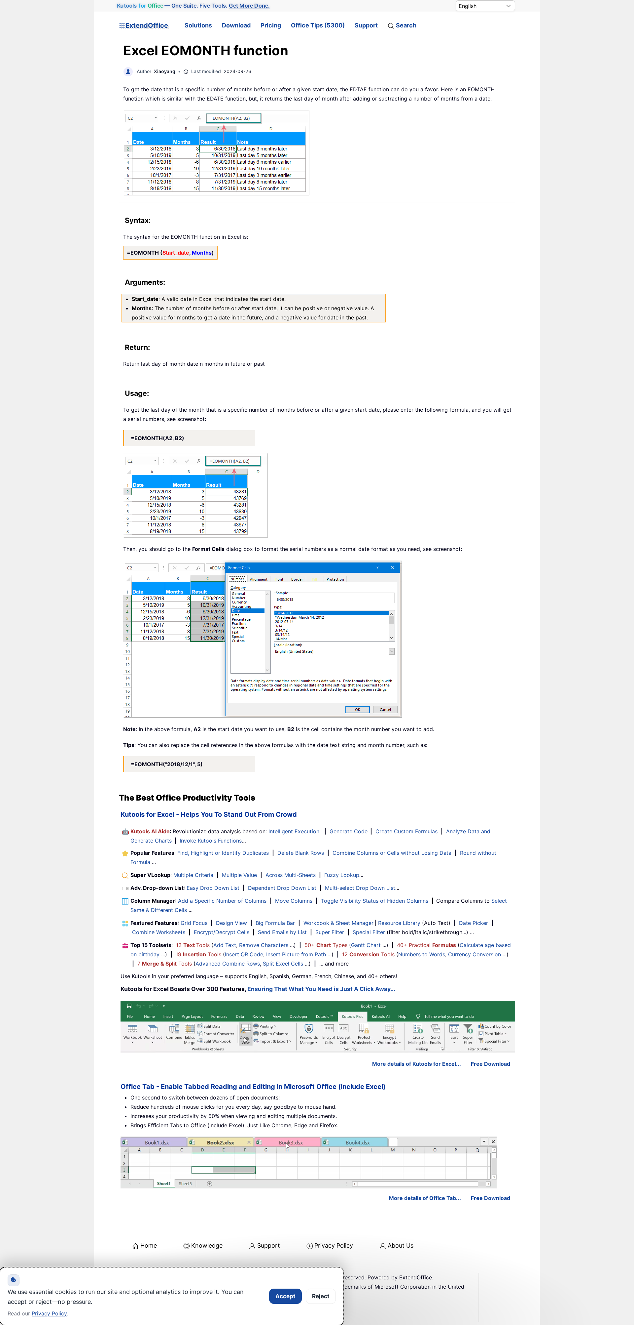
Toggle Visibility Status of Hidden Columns (374, 900)
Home (148, 1245)
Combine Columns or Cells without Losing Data (392, 852)
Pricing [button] (271, 25)
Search (406, 25)
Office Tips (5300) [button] (318, 25)
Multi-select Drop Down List (360, 888)
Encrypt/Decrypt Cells (221, 932)
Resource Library (399, 923)
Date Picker (473, 923)
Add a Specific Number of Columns (222, 900)
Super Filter (329, 932)
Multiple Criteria (193, 875)
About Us (400, 1245)
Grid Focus (194, 923)
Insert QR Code (244, 954)
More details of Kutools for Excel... (416, 1063)
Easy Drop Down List (213, 888)
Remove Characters (263, 945)
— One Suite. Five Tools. (193, 5)
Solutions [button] (198, 25)
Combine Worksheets (158, 932)
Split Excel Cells (283, 963)
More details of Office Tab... (425, 1198)
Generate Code (349, 831)
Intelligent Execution (293, 831)
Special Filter (369, 932)
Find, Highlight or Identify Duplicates (223, 852)
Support (366, 25)
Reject (321, 1296)
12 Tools (193, 945)
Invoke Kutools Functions (211, 840)
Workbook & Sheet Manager (338, 923)
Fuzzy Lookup (341, 875)
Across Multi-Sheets (290, 875)
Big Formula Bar (275, 923)
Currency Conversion (474, 954)
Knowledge (207, 1245)
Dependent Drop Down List (282, 888)
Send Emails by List (282, 932)
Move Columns (293, 900)
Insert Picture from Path (296, 954)
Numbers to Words (421, 954)
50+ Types (325, 945)
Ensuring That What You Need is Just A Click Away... (321, 988)
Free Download (490, 1063)
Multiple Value (240, 875)
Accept (285, 1296)
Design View (231, 923)
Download (236, 25)
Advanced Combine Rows (227, 963)
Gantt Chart (366, 945)
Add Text (224, 945)
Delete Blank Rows (300, 852)
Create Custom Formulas (406, 831)
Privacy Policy (333, 1245)
